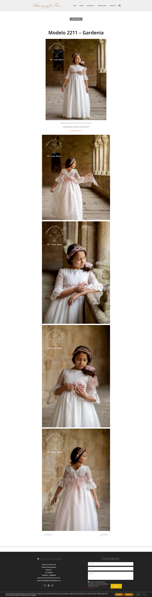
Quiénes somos (102, 5)
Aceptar (119, 594)
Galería (81, 5)
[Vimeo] (48, 585)
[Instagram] (52, 585)
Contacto (112, 5)
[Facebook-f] (45, 585)
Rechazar (128, 594)
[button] (119, 5)
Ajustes (138, 594)
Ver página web (73, 130)
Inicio (74, 5)
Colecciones (90, 5)
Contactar (80, 130)
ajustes (34, 595)
